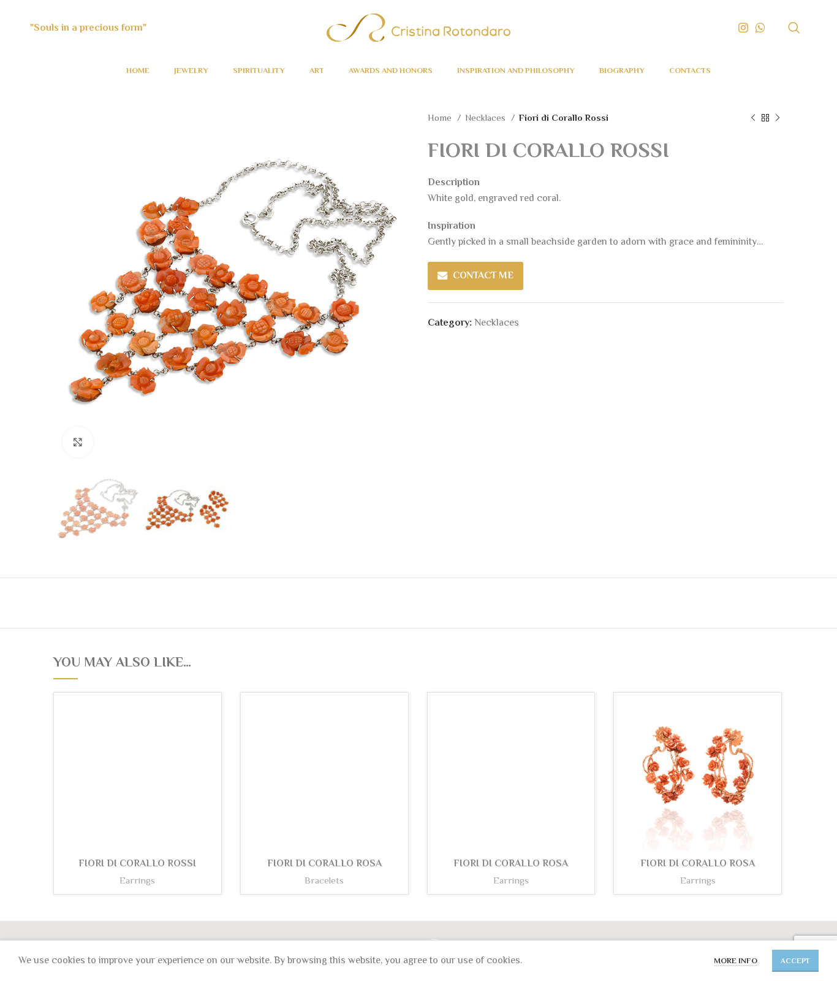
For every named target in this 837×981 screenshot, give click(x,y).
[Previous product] (753, 118)
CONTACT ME (483, 275)
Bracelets (324, 880)
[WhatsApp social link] (760, 27)
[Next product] (777, 118)
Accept (795, 960)
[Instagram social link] (743, 27)
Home (441, 117)
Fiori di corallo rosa (324, 863)
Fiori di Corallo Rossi (137, 863)
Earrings (137, 880)
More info (735, 960)
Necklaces (486, 117)
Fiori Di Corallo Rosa (697, 863)
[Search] (794, 27)
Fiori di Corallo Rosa (510, 863)
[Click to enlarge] (77, 442)
